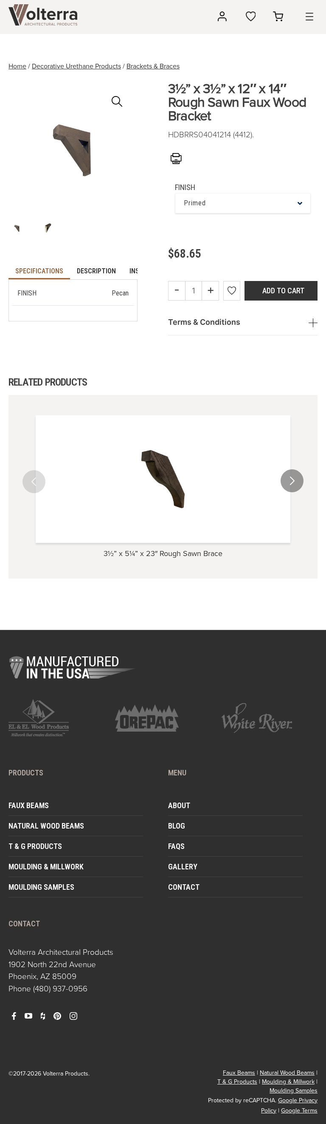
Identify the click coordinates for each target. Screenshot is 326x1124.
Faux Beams (28, 805)
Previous (38, 475)
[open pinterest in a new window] (57, 1015)
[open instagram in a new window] (73, 1015)
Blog (176, 825)
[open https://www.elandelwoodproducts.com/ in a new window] (56, 717)
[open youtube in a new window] (28, 1015)
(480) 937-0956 (60, 988)
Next (288, 475)
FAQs (176, 846)
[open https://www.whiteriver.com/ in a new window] (269, 718)
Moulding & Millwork (46, 866)
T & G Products (35, 846)
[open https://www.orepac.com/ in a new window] (163, 718)
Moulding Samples (41, 887)
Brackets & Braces (153, 66)
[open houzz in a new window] (42, 1015)
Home (17, 66)
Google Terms (299, 1110)
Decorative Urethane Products (76, 66)
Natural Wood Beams (46, 825)
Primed (195, 203)
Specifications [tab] (39, 271)
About (179, 805)
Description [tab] (96, 271)
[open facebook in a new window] (14, 1015)
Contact (184, 887)
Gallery (182, 866)
